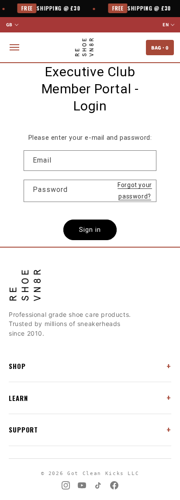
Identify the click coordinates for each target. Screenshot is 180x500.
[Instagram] (66, 485)
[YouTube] (82, 485)
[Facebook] (114, 485)
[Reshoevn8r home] (84, 47)
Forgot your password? (135, 190)
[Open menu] (14, 47)
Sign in (90, 230)
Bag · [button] (160, 47)
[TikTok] (98, 485)
